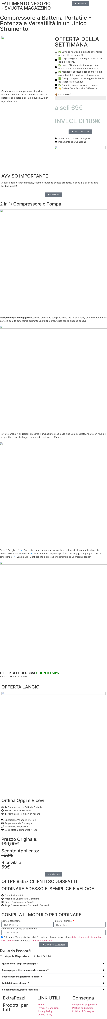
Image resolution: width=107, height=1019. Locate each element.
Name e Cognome (10, 921)
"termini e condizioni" (42, 940)
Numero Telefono (63, 921)
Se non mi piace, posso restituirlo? (21, 989)
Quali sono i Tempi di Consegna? (20, 963)
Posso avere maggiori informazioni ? (22, 976)
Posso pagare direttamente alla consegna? (25, 970)
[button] (53, 963)
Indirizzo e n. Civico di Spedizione (19, 928)
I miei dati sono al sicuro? (15, 983)
